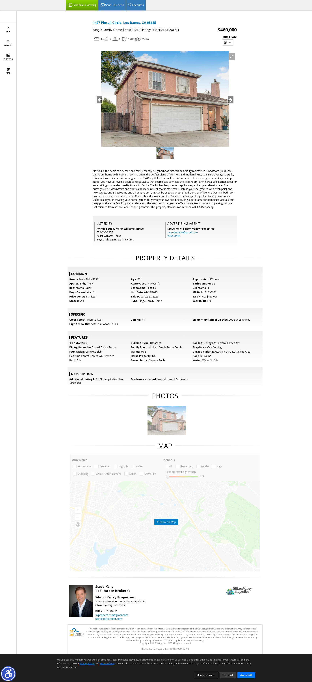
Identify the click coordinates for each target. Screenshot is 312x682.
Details (8, 45)
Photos (8, 59)
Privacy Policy (87, 663)
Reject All (228, 675)
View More (173, 236)
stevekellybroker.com (108, 618)
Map (8, 73)
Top (8, 31)
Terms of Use (107, 663)
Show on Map (167, 522)
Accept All (246, 675)
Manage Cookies (206, 675)
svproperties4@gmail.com (182, 232)
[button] (8, 674)
